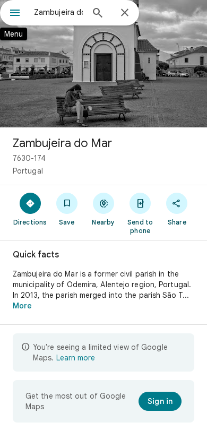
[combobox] (58, 12)
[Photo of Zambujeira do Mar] (103, 63)
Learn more (75, 358)
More (22, 306)
